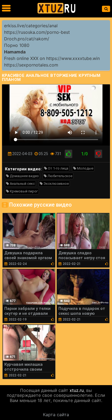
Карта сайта (56, 414)
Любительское (59, 176)
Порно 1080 (16, 45)
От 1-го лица (57, 168)
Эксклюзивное (56, 184)
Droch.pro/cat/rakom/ (26, 38)
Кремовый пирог (23, 191)
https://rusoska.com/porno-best (37, 32)
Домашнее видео (24, 176)
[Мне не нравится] (98, 154)
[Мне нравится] (68, 154)
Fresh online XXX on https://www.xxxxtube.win (52, 58)
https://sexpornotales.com (31, 65)
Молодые (84, 168)
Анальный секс (22, 184)
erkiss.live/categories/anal (31, 25)
